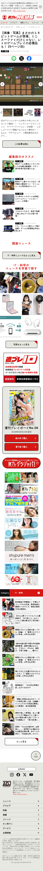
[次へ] (40, 84)
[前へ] (2, 84)
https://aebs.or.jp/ (20, 794)
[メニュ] (39, 17)
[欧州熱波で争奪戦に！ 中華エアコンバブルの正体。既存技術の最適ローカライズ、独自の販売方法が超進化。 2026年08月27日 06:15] (10, 282)
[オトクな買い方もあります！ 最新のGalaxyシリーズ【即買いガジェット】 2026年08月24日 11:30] (10, 304)
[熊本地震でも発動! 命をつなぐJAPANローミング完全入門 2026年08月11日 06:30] (10, 326)
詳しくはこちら (19, 11)
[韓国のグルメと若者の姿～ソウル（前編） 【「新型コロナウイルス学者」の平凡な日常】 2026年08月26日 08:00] (32, 282)
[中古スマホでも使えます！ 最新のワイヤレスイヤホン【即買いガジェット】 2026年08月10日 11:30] (32, 326)
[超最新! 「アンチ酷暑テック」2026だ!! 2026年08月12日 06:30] (32, 304)
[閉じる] (40, 6)
